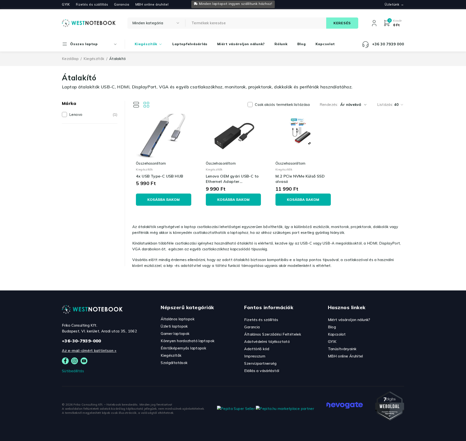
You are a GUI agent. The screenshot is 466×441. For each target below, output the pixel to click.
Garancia (121, 4)
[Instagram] (74, 360)
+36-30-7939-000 (81, 341)
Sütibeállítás (73, 371)
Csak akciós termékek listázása (282, 104)
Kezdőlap (70, 58)
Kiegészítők (93, 58)
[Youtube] (84, 360)
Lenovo (93, 114)
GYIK (66, 4)
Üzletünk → (394, 4)
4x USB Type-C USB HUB (159, 176)
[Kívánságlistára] (135, 119)
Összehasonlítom (151, 163)
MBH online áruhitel (152, 4)
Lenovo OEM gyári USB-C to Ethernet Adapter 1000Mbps (232, 181)
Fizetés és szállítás (92, 4)
